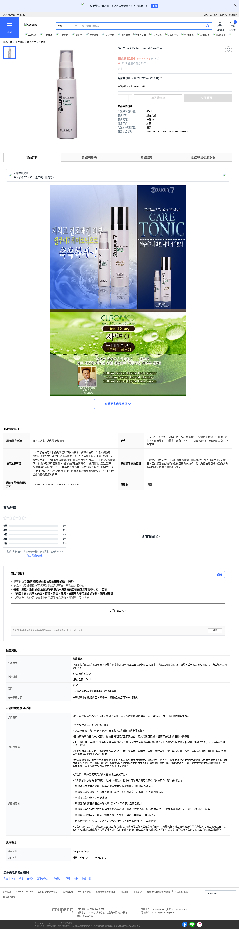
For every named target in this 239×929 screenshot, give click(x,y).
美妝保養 (19, 42)
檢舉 (215, 630)
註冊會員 (213, 15)
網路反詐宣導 (9, 896)
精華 (13, 878)
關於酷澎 (6, 891)
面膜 (76, 878)
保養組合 (58, 878)
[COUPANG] (62, 911)
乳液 (5, 878)
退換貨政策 (68, 891)
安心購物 (124, 891)
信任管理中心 (84, 891)
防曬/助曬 (86, 878)
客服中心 (223, 15)
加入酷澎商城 (181, 891)
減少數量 (130, 96)
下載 (155, 6)
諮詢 (219, 574)
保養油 (30, 878)
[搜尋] (207, 26)
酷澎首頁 (7, 42)
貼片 (68, 878)
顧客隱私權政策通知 (105, 891)
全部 (60, 26)
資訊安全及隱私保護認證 (158, 891)
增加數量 (130, 100)
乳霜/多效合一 (43, 878)
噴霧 (21, 878)
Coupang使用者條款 (48, 891)
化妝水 (42, 42)
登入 (206, 15)
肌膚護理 (31, 42)
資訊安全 (137, 891)
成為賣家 (233, 15)
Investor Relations (24, 891)
